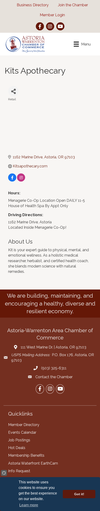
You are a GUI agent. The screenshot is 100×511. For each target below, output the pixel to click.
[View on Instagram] (21, 180)
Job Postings (19, 440)
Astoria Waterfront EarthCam (33, 463)
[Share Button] (13, 91)
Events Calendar (22, 432)
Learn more (28, 505)
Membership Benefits (26, 455)
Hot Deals (16, 448)
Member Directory (23, 425)
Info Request (19, 471)
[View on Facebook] (12, 180)
